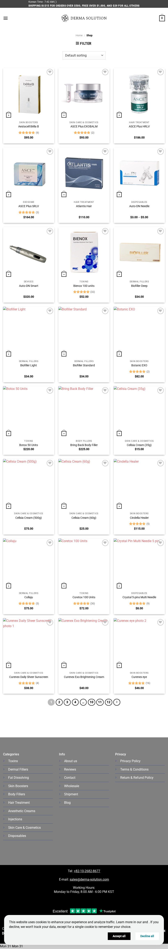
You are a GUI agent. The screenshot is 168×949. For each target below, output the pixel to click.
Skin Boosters (18, 786)
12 (108, 702)
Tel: (71, 871)
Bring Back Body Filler (84, 445)
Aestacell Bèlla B (28, 126)
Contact (69, 778)
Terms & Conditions (134, 769)
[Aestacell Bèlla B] (28, 93)
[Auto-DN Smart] (28, 252)
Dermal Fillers (18, 769)
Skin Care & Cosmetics (24, 828)
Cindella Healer (139, 518)
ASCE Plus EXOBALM (84, 126)
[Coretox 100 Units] (84, 564)
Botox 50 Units (28, 445)
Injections (15, 819)
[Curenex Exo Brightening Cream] (84, 643)
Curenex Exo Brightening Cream (84, 677)
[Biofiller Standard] (84, 332)
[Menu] (5, 18)
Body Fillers (16, 794)
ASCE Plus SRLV (28, 206)
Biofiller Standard (84, 365)
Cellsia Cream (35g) (139, 445)
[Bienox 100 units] (84, 252)
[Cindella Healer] (139, 484)
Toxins (13, 761)
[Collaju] (28, 564)
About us (70, 761)
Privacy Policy (130, 761)
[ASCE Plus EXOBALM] (84, 93)
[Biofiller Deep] (139, 252)
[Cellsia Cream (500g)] (28, 484)
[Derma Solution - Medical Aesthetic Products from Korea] (84, 18)
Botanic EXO (139, 365)
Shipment (71, 794)
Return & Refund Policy (136, 778)
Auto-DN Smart (28, 286)
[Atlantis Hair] (84, 173)
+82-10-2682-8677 (87, 871)
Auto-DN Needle (139, 206)
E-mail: (84, 879)
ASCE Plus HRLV (139, 126)
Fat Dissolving (18, 778)
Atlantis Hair (84, 206)
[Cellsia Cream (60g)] (84, 484)
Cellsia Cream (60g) (84, 518)
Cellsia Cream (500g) (28, 518)
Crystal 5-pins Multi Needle (139, 597)
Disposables (17, 836)
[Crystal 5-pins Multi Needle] (139, 564)
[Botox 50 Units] (28, 411)
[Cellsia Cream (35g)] (139, 411)
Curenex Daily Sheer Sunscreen (28, 677)
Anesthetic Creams (21, 811)
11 (100, 702)
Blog (67, 803)
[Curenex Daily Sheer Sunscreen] (28, 643)
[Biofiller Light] (28, 332)
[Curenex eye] (139, 643)
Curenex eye (139, 677)
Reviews (70, 769)
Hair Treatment (19, 803)
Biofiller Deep (139, 286)
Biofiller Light (28, 365)
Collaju (28, 597)
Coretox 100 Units (84, 597)
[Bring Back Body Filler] (84, 411)
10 (91, 702)
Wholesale (71, 786)
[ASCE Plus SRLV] (28, 173)
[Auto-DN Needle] (139, 173)
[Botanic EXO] (139, 332)
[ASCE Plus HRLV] (139, 93)
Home (79, 35)
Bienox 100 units (83, 286)
